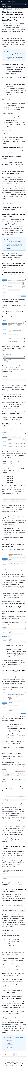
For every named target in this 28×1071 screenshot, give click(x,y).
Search (25, 4)
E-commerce (18, 1063)
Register (8, 1065)
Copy (22, 910)
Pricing (13, 1065)
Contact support (19, 1037)
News (19, 1065)
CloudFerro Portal (9, 1063)
